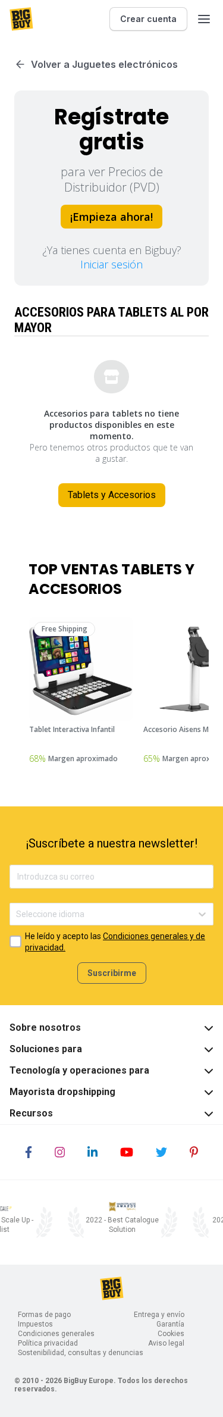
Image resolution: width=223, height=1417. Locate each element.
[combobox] (17, 914)
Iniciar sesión (111, 264)
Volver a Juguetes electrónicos (104, 64)
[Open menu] (204, 19)
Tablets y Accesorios (112, 495)
